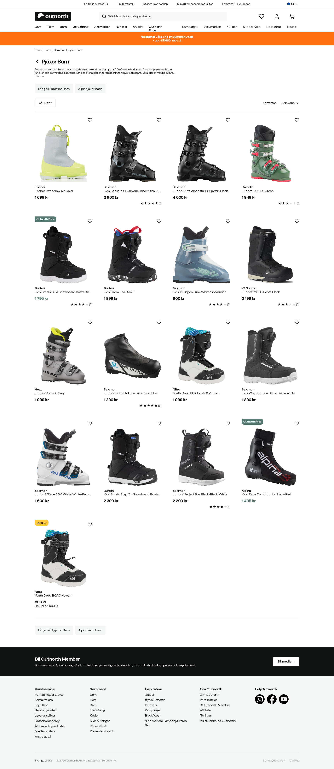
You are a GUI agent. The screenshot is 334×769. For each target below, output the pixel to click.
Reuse (291, 26)
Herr (51, 26)
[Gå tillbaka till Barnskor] (38, 61)
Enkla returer (125, 3)
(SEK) (43, 760)
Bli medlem (286, 661)
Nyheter (121, 26)
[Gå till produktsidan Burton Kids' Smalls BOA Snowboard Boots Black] (63, 254)
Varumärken (212, 26)
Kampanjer (190, 26)
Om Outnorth (209, 694)
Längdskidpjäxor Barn (54, 88)
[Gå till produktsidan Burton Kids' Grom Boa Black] (132, 254)
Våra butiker (208, 699)
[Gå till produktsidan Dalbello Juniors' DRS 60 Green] (270, 153)
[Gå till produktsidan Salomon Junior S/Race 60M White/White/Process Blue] (63, 457)
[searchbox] (166, 16)
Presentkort (98, 726)
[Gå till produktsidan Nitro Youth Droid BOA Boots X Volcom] (201, 355)
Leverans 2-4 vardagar (236, 3)
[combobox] (163, 16)
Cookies (294, 760)
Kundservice (251, 26)
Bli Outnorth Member (215, 705)
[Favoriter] (261, 16)
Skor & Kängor (100, 721)
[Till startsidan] (53, 16)
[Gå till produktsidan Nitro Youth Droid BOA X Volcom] (63, 558)
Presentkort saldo (102, 731)
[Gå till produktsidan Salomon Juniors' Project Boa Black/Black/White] (201, 457)
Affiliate (205, 710)
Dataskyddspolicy (47, 721)
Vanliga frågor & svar (49, 694)
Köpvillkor (41, 705)
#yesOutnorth (155, 699)
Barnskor (59, 50)
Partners (151, 705)
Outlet (138, 26)
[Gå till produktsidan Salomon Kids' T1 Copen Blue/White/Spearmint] (201, 254)
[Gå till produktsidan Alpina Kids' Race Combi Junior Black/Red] (270, 457)
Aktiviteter (102, 26)
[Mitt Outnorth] (276, 16)
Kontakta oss (44, 699)
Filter (48, 103)
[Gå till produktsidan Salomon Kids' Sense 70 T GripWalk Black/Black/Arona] (132, 153)
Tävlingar (206, 715)
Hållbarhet (273, 26)
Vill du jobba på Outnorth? (218, 721)
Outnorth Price (156, 28)
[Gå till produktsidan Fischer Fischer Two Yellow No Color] (63, 153)
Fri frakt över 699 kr (96, 3)
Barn (63, 26)
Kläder (94, 715)
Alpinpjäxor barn (90, 88)
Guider (232, 26)
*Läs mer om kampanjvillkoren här (166, 722)
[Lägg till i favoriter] (90, 120)
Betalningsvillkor (46, 710)
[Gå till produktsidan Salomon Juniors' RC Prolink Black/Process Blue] (132, 355)
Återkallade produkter (50, 726)
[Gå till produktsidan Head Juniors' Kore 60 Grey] (63, 355)
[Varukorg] (292, 16)
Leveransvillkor (45, 715)
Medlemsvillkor (45, 731)
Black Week (153, 715)
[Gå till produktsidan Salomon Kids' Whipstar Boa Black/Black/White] (270, 355)
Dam (38, 26)
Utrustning (80, 26)
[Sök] (102, 16)
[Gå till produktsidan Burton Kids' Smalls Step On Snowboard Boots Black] (132, 457)
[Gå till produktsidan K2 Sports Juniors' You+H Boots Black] (270, 254)
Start (38, 50)
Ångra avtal (43, 736)
